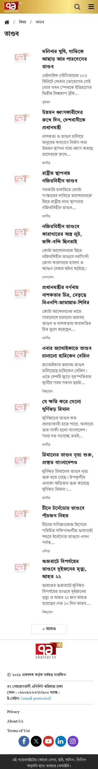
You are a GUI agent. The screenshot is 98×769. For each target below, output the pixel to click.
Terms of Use (18, 731)
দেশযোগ (48, 277)
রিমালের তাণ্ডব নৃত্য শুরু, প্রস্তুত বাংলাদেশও (67, 459)
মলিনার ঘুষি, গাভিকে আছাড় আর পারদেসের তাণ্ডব (64, 59)
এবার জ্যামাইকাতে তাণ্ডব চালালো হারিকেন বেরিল (67, 352)
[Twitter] (36, 741)
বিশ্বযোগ (47, 391)
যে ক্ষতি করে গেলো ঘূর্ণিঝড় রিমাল (61, 405)
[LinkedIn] (60, 741)
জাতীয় (46, 163)
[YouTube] (48, 741)
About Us (15, 721)
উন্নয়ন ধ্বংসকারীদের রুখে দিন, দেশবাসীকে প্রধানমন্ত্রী (63, 120)
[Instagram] (73, 741)
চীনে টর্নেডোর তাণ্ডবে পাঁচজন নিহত (63, 512)
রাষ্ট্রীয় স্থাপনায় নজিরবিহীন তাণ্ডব (60, 177)
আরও (51, 629)
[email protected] (36, 698)
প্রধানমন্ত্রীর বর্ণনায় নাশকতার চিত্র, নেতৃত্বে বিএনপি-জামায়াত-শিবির (66, 295)
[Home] (9, 23)
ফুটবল (46, 102)
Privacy (13, 712)
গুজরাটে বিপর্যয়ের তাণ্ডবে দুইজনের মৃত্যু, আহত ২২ (64, 569)
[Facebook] (24, 741)
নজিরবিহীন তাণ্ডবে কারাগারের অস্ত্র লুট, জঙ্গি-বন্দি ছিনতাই (62, 234)
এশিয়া (46, 551)
